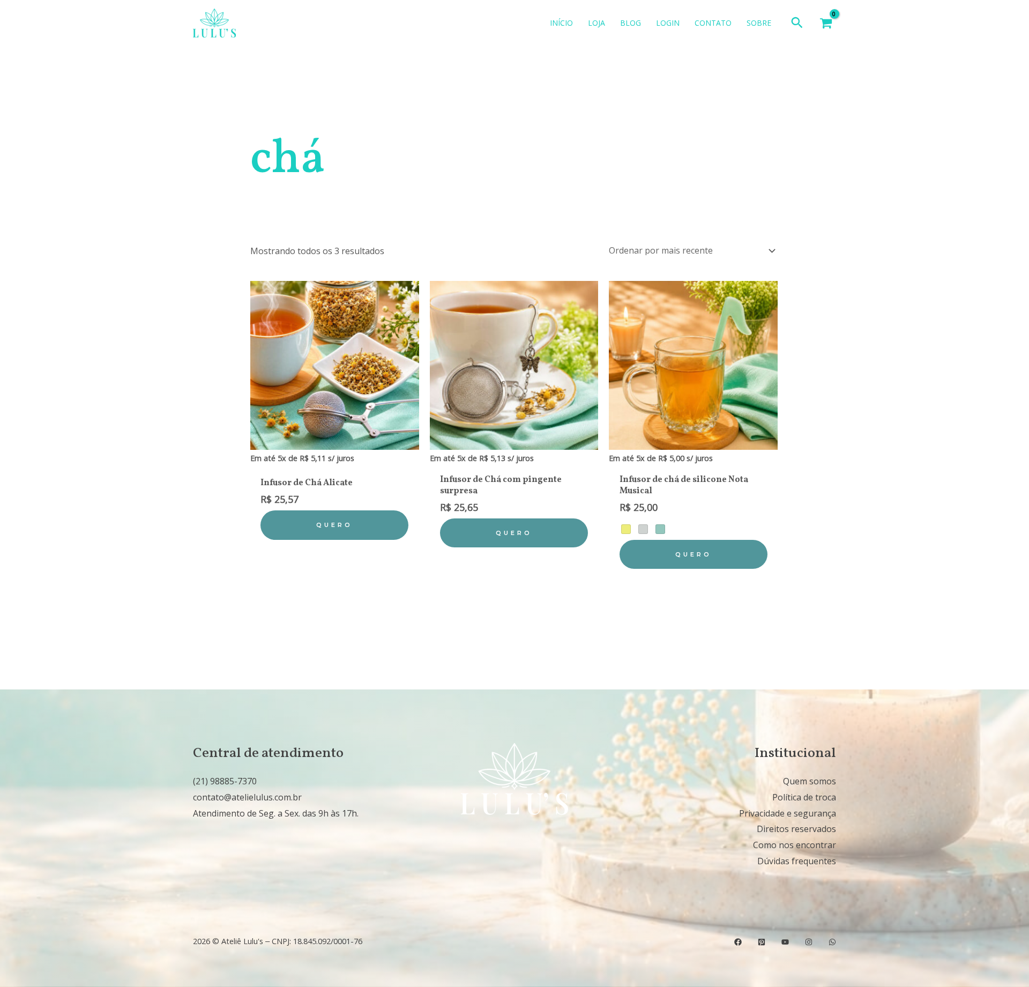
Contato (713, 23)
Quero (693, 554)
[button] (796, 23)
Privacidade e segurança (787, 813)
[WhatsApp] (832, 942)
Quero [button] (334, 524)
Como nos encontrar (794, 845)
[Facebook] (738, 942)
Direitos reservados (796, 829)
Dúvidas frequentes (796, 861)
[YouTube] (785, 942)
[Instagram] (808, 942)
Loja (596, 23)
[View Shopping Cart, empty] (825, 23)
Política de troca (804, 797)
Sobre (759, 23)
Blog (630, 23)
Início (561, 23)
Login (668, 23)
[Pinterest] (761, 942)
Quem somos (809, 781)
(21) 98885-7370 (225, 781)
